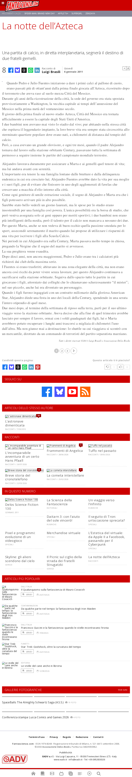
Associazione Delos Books (56, 746)
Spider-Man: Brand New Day (39, 13)
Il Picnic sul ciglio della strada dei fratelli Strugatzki (64, 561)
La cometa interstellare (65, 475)
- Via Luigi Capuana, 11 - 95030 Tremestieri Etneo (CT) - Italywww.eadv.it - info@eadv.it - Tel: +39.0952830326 (79, 758)
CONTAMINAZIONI (29, 606)
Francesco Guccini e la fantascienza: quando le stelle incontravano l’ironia (65, 627)
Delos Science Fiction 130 (21, 506)
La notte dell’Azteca (104, 557)
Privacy (54, 737)
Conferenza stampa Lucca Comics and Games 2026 (35, 717)
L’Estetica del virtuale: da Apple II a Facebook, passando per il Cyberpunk (106, 538)
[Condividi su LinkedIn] (37, 70)
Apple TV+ (63, 13)
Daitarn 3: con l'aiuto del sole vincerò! (63, 518)
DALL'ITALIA (26, 586)
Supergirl (77, 13)
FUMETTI (25, 644)
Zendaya (90, 13)
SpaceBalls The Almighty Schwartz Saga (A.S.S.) (33, 702)
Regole (67, 737)
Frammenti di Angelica (65, 450)
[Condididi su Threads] (24, 70)
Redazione (82, 737)
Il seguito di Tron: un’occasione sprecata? (106, 518)
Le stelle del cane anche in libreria (41, 665)
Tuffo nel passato (102, 450)
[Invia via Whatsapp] (31, 70)
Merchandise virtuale (63, 533)
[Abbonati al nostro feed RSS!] (85, 392)
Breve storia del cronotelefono (17, 477)
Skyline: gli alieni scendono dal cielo (20, 559)
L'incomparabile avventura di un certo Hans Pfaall (22, 456)
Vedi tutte (123, 689)
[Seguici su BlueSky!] (59, 392)
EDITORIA (25, 663)
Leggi (29, 594)
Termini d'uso (37, 737)
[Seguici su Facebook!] (47, 392)
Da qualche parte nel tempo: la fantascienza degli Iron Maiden (58, 608)
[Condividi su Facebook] (11, 70)
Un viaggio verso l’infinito (101, 502)
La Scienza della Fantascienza (59, 502)
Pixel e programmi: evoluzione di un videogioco (20, 537)
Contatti (98, 737)
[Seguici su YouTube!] (72, 392)
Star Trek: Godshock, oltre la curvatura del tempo (51, 646)
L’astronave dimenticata (15, 423)
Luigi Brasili (51, 71)
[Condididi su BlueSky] (17, 70)
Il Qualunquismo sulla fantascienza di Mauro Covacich (53, 589)
